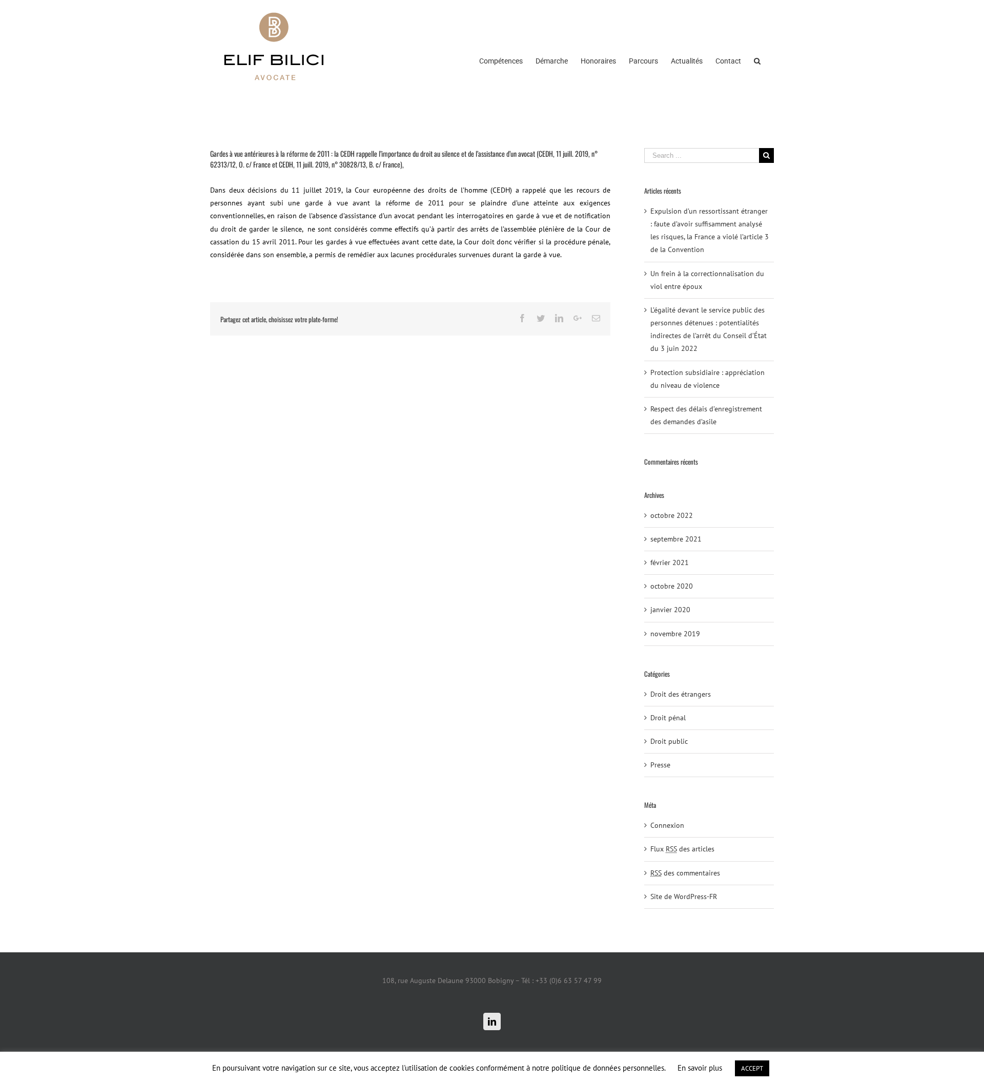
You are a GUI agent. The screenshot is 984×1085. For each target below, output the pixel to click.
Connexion (667, 825)
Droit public (669, 741)
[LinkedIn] (492, 1021)
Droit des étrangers (680, 694)
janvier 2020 (670, 609)
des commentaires (685, 873)
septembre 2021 (676, 539)
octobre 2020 (671, 586)
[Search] (757, 60)
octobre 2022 (671, 515)
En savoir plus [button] (700, 1068)
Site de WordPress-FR (683, 896)
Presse (660, 764)
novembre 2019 (675, 633)
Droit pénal (668, 717)
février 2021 (669, 562)
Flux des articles (682, 848)
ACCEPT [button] (752, 1068)
